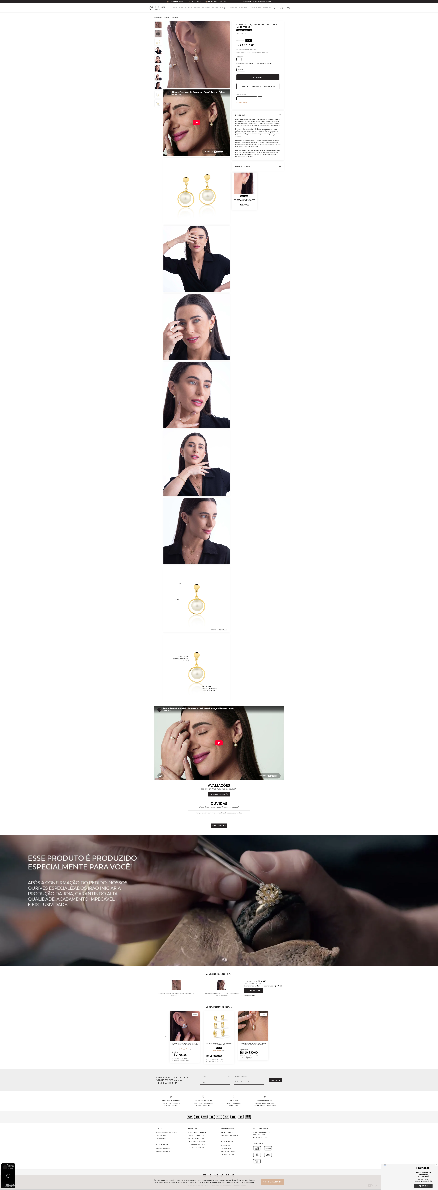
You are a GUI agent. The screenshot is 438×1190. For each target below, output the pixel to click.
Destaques (267, 8)
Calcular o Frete (241, 94)
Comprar (258, 77)
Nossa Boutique (259, 1135)
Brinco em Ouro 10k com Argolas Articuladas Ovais (185, 1043)
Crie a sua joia (226, 1148)
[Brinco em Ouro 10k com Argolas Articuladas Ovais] (185, 1026)
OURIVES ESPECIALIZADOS (262, 2)
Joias (175, 8)
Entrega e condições (195, 1135)
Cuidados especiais (227, 1154)
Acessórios (233, 8)
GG (239, 59)
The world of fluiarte (261, 1132)
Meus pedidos (225, 1145)
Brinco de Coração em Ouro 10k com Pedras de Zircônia (253, 1043)
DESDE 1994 (247, 2)
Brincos (197, 8)
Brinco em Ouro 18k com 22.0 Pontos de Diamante (244, 200)
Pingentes (206, 8)
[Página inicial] (158, 8)
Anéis (181, 8)
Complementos (255, 8)
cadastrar (275, 1080)
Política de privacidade (196, 1144)
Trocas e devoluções (196, 1138)
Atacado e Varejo (227, 1132)
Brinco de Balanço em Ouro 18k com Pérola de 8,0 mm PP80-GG (176, 994)
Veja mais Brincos (249, 995)
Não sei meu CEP (241, 102)
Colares (215, 8)
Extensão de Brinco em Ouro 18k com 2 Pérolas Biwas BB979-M (222, 994)
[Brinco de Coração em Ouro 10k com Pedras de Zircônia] (253, 1026)
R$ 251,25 (248, 52)
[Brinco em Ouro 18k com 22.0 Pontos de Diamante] (244, 183)
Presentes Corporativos (229, 1135)
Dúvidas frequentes (228, 1151)
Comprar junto (254, 990)
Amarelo (241, 70)
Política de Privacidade (244, 1182)
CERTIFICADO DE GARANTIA (197, 1132)
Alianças (223, 8)
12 (241, 52)
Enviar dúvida (219, 825)
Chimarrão (243, 8)
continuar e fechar (272, 1182)
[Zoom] (196, 54)
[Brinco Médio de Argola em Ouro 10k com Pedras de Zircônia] (219, 1026)
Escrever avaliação (219, 794)
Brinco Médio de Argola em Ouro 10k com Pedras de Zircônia (219, 1043)
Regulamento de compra (197, 1141)
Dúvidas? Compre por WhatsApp (258, 86)
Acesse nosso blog (260, 1137)
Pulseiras (188, 8)
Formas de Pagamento (196, 1148)
